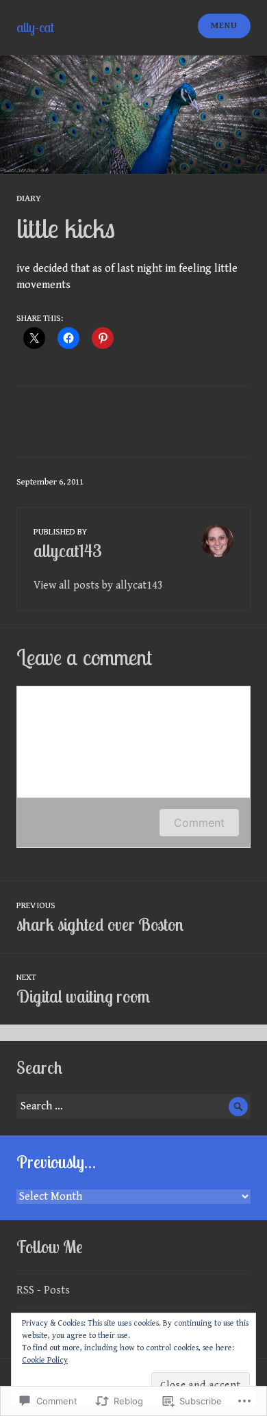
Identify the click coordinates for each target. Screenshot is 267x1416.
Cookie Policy (45, 1360)
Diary (28, 199)
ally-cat (35, 27)
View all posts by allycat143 (98, 585)
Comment (199, 822)
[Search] (238, 1106)
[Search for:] (133, 1106)
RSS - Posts (43, 1290)
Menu (224, 26)
